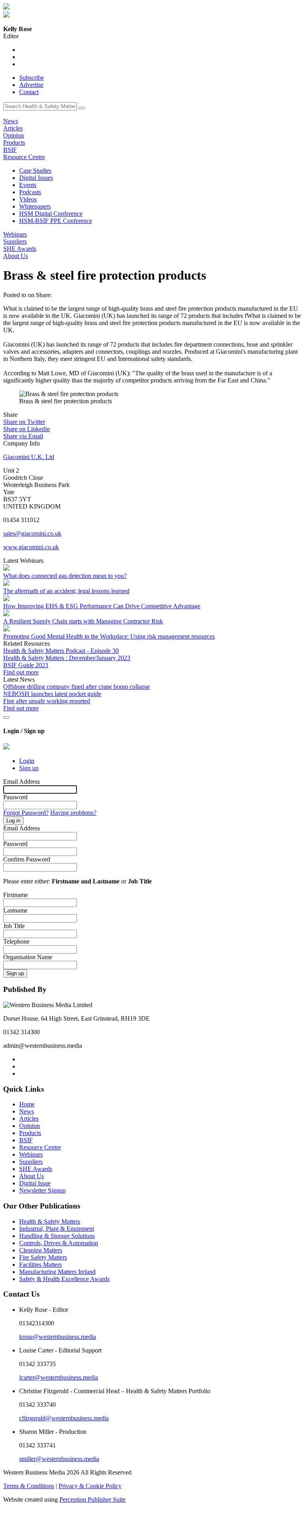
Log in (13, 821)
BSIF (10, 149)
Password (15, 797)
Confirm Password (26, 859)
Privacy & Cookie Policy (90, 1486)
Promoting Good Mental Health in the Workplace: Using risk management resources (109, 636)
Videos (28, 199)
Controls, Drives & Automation (58, 1243)
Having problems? (73, 812)
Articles (13, 128)
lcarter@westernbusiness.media (58, 1377)
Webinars (15, 234)
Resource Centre (24, 157)
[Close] (6, 717)
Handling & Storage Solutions (57, 1235)
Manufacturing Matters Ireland (57, 1271)
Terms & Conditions (28, 1486)
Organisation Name (27, 957)
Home (27, 1104)
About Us (15, 255)
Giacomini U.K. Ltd (28, 456)
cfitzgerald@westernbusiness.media (64, 1418)
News (10, 121)
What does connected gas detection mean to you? (65, 575)
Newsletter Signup (42, 1190)
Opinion (13, 135)
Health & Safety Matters (49, 1221)
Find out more (21, 672)
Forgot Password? (26, 812)
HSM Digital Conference (50, 213)
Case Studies (35, 170)
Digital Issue (35, 1183)
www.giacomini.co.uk (31, 547)
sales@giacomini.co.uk (32, 533)
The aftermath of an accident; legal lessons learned (66, 590)
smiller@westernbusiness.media (59, 1458)
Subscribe (31, 77)
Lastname (15, 910)
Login (26, 760)
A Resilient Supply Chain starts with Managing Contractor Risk (83, 621)
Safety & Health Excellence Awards (64, 1279)
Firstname (15, 894)
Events (27, 184)
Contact (29, 92)
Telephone (16, 941)
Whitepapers (35, 206)
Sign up (29, 768)
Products (14, 142)
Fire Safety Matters (43, 1257)
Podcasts (30, 192)
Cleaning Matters (40, 1250)
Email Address (21, 781)
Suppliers (15, 241)
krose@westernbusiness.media (57, 1336)
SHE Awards (19, 248)
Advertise (31, 84)
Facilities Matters (40, 1264)
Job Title (14, 926)
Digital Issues (36, 177)
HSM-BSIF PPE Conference (55, 220)
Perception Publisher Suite (92, 1499)
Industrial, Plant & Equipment (56, 1228)
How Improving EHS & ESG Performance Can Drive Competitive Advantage (101, 606)
